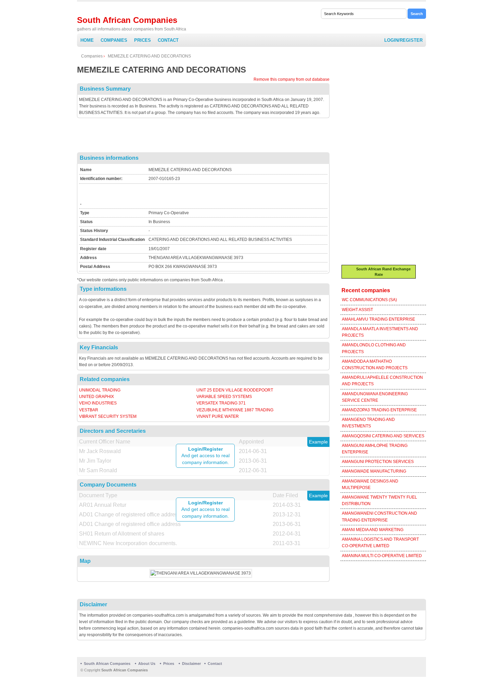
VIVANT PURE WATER (217, 416)
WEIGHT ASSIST (357, 309)
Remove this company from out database (292, 79)
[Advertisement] (203, 136)
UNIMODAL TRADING (99, 390)
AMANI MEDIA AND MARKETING (372, 529)
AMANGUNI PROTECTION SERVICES (378, 461)
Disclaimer (191, 663)
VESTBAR (88, 410)
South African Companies (127, 20)
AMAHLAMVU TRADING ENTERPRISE (378, 319)
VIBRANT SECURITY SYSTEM (108, 416)
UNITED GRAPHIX (96, 396)
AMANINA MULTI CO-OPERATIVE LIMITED (382, 555)
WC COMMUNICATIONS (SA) (369, 299)
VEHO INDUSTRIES (98, 403)
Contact (168, 40)
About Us (146, 663)
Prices (142, 40)
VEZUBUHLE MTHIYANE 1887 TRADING (234, 410)
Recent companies (365, 290)
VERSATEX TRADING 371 (221, 403)
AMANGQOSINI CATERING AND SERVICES (383, 436)
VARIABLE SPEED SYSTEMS (224, 396)
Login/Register (403, 40)
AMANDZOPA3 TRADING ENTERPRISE (379, 410)
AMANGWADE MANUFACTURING (374, 471)
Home (87, 40)
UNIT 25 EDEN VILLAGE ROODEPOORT (234, 390)
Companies (114, 40)
